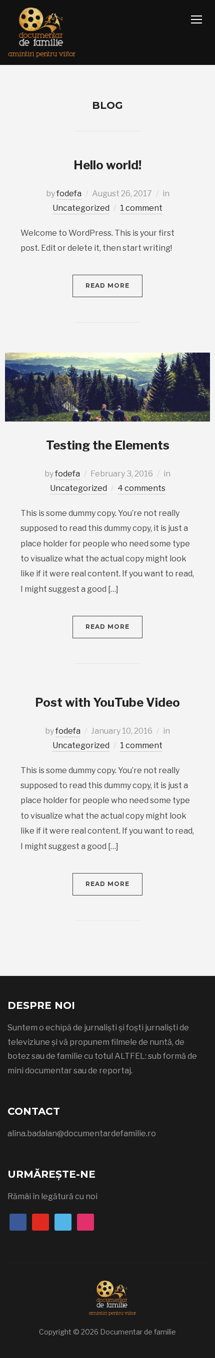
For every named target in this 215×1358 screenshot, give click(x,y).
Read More (108, 285)
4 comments (142, 488)
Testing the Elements (108, 445)
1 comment (141, 208)
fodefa (69, 193)
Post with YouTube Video (107, 702)
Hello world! (108, 165)
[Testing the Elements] (107, 386)
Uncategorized (81, 208)
